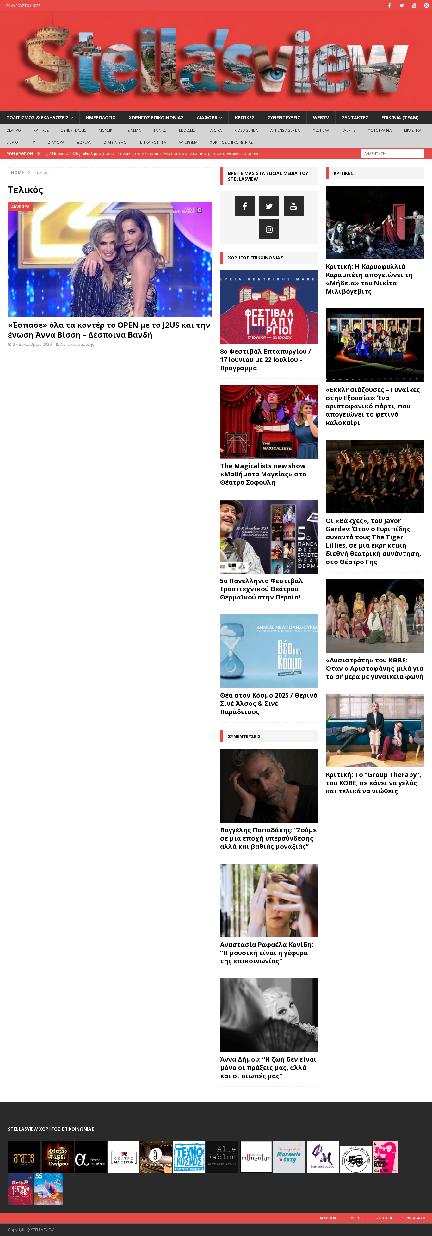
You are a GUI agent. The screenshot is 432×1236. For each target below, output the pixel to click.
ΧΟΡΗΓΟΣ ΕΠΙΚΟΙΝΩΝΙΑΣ (156, 118)
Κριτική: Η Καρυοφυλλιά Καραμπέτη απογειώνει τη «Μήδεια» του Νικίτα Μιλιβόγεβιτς (369, 278)
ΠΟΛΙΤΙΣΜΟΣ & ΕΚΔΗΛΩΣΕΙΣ (37, 118)
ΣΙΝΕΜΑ (134, 130)
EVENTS (348, 130)
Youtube (384, 1217)
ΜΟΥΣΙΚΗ (107, 130)
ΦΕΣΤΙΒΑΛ (321, 130)
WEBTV (321, 118)
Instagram (415, 1217)
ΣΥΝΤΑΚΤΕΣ (355, 118)
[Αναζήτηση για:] (392, 153)
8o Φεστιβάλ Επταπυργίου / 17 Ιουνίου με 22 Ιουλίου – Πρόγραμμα (265, 359)
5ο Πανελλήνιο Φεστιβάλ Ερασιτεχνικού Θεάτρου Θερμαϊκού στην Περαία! (261, 588)
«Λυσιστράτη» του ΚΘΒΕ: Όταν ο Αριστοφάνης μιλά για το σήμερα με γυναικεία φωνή (375, 668)
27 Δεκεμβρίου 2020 (32, 344)
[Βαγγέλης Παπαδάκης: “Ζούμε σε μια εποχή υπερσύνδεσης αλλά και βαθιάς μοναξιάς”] (269, 786)
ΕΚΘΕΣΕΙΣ (187, 130)
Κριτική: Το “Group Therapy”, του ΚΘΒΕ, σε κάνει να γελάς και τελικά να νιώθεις (373, 782)
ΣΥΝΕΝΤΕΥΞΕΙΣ (284, 118)
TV (33, 142)
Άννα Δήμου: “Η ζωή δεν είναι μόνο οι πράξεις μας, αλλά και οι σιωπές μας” (268, 1067)
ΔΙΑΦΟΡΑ (207, 118)
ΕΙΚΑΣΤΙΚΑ (413, 130)
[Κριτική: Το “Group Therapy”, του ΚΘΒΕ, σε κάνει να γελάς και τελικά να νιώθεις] (375, 730)
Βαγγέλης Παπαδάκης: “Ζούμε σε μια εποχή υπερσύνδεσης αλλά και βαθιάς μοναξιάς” (268, 838)
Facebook (327, 1217)
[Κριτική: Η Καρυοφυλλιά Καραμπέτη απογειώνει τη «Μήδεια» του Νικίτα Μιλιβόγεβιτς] (375, 222)
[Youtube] (414, 5)
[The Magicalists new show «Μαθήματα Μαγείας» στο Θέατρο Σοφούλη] (269, 422)
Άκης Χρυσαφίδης (77, 344)
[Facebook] (389, 5)
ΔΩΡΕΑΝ (84, 142)
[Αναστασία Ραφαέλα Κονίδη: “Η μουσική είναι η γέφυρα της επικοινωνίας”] (269, 901)
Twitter (356, 1217)
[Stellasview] (216, 107)
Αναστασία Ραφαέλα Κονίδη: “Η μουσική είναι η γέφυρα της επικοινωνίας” (266, 952)
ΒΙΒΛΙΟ (12, 142)
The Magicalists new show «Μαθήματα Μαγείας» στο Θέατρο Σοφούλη (263, 474)
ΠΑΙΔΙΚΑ (215, 130)
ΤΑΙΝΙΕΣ (159, 130)
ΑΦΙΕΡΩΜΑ (188, 142)
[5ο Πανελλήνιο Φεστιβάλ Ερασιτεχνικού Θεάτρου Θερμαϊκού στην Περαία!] (269, 537)
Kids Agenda (246, 130)
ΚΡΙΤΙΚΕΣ (245, 118)
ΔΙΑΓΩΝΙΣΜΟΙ (115, 142)
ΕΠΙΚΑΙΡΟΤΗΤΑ (153, 142)
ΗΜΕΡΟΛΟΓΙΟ (101, 118)
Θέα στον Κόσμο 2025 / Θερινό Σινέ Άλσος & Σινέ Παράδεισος (269, 703)
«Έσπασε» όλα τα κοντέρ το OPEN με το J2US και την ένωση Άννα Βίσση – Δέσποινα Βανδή (109, 330)
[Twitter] (401, 5)
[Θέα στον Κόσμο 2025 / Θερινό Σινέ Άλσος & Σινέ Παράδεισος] (269, 651)
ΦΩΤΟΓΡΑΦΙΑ (380, 130)
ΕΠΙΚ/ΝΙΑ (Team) (400, 118)
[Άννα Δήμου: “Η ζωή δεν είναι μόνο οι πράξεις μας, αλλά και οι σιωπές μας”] (269, 1015)
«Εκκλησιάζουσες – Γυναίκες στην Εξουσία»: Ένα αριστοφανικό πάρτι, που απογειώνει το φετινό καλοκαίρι (373, 406)
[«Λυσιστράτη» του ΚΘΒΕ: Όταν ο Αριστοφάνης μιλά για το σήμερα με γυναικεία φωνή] (375, 616)
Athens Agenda (285, 130)
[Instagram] (426, 5)
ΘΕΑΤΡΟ (13, 130)
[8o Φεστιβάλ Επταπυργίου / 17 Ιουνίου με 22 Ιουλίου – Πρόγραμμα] (269, 307)
